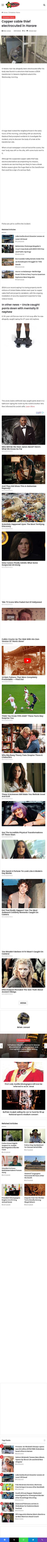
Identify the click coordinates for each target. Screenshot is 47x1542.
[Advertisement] (23, 105)
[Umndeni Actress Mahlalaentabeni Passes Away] (12, 1161)
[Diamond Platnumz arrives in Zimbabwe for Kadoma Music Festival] (8, 1507)
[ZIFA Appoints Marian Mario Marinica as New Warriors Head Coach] (8, 1517)
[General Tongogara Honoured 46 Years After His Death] (34, 1163)
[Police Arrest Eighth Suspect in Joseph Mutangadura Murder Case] (12, 1135)
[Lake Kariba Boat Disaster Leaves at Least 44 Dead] (8, 239)
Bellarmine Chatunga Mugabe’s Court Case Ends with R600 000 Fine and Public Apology (29, 249)
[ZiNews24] (12, 5)
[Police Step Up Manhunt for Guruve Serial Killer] (34, 1136)
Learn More (30, 406)
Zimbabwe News (14, 12)
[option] (23, 1046)
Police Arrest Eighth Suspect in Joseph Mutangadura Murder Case (10, 1146)
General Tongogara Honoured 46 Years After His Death (34, 1175)
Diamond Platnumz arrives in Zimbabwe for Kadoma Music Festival (27, 1506)
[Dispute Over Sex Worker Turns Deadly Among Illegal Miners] (34, 1190)
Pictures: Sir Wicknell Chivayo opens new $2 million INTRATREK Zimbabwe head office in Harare (29, 1449)
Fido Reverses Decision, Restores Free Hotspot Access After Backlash (29, 1486)
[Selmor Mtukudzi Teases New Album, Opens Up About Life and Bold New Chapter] (8, 1464)
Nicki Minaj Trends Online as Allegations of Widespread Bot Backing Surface (23, 1048)
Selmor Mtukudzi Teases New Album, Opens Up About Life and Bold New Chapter (30, 1459)
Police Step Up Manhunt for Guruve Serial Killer (34, 1146)
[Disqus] (23, 1239)
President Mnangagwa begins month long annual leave (11, 1200)
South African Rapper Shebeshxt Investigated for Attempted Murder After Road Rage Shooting (29, 1495)
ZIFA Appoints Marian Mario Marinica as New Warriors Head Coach (30, 1515)
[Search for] (44, 5)
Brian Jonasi (7, 31)
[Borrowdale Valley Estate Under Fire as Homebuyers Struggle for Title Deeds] (8, 261)
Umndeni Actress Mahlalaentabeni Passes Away (12, 1170)
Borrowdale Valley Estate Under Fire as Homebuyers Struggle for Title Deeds (29, 262)
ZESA (23, 1003)
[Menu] (3, 5)
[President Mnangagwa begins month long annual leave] (12, 1190)
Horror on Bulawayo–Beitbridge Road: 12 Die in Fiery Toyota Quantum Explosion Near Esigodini (30, 274)
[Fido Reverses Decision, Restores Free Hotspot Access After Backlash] (8, 1487)
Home (5, 12)
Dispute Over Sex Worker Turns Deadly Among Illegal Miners (34, 1200)
